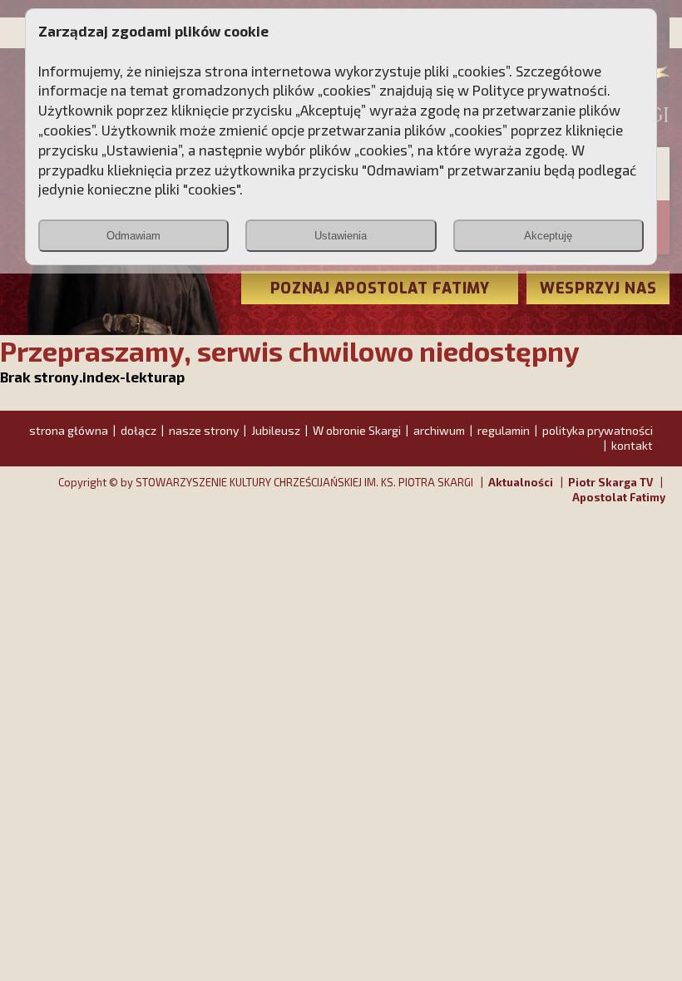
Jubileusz (275, 430)
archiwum (439, 430)
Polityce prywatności (539, 89)
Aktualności (520, 482)
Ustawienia (340, 235)
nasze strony (204, 430)
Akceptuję (548, 235)
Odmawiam (133, 235)
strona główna (68, 430)
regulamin (503, 430)
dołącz (138, 430)
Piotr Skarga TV (610, 482)
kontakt (632, 445)
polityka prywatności (597, 430)
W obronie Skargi (357, 430)
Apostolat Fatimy (618, 497)
